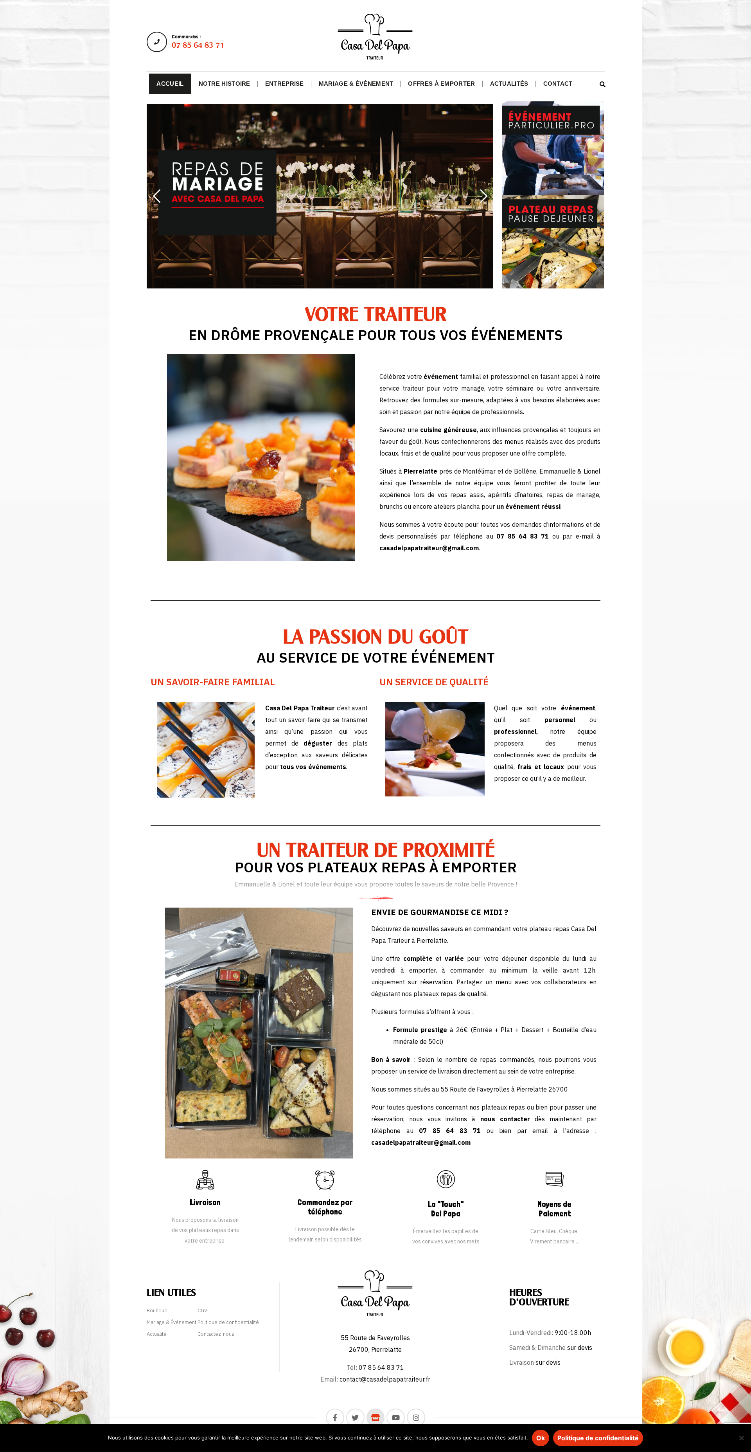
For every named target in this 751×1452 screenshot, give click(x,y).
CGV (202, 1310)
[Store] (376, 1418)
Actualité (157, 1334)
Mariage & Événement (171, 1322)
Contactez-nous (216, 1334)
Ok (540, 1438)
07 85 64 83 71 (450, 1131)
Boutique (157, 1310)
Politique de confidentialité (228, 1322)
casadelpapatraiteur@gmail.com (421, 1142)
